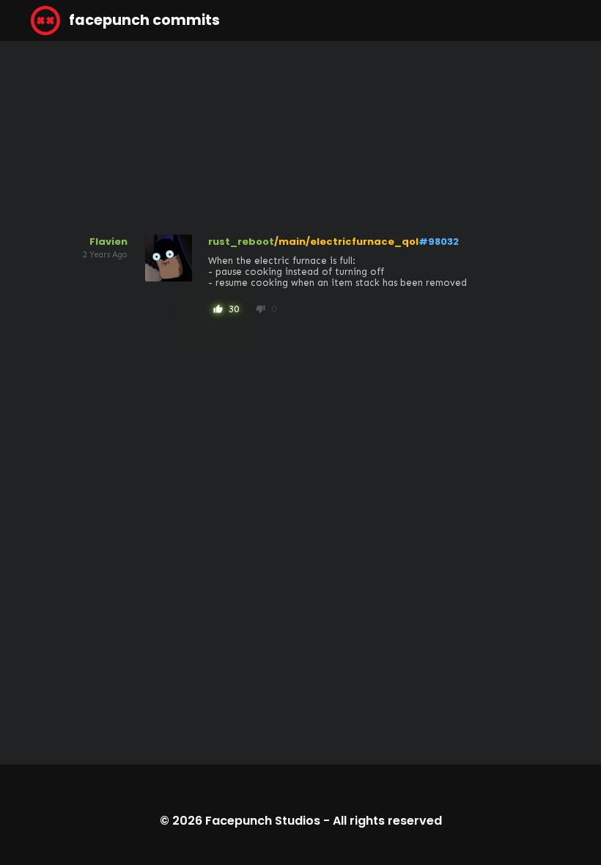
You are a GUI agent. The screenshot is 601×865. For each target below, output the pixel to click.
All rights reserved (387, 820)
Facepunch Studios (262, 820)
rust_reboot (241, 242)
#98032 (439, 242)
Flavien (108, 242)
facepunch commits (143, 20)
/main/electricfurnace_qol (346, 242)
